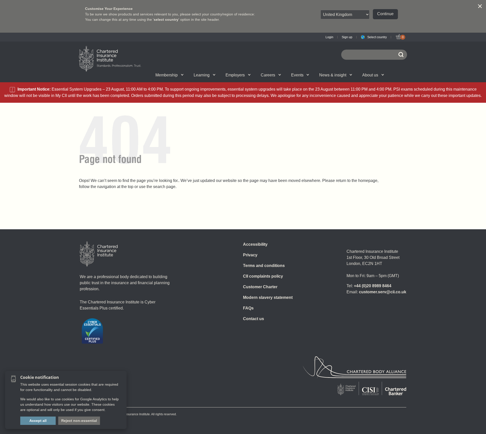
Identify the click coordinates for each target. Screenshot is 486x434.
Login (329, 37)
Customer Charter (260, 287)
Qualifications (135, 75)
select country (166, 19)
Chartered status (130, 75)
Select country (377, 37)
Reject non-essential (79, 421)
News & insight (332, 75)
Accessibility (255, 244)
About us (370, 75)
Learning (202, 75)
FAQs (248, 308)
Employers (235, 75)
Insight (257, 75)
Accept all (38, 421)
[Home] (99, 254)
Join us (129, 75)
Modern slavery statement (268, 297)
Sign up (347, 37)
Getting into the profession (188, 75)
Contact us (253, 319)
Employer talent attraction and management (253, 75)
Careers (268, 75)
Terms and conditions (264, 265)
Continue (385, 14)
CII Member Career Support (135, 75)
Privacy (250, 255)
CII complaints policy (263, 276)
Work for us (316, 75)
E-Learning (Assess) (193, 75)
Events (297, 75)
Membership (166, 75)
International (254, 75)
